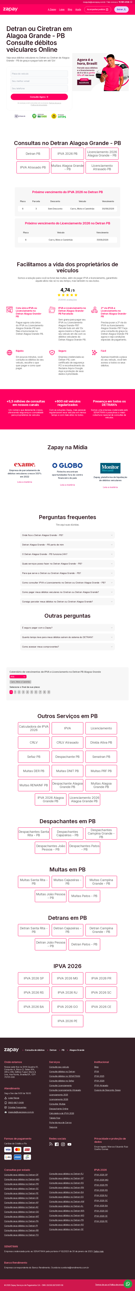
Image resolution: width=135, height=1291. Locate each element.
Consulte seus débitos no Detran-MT (21, 1216)
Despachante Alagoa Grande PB (67, 785)
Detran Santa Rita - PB (34, 930)
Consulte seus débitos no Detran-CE (21, 1198)
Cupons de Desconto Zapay (107, 1090)
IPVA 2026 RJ (67, 992)
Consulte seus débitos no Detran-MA (66, 1211)
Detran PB (33, 154)
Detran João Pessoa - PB (50, 944)
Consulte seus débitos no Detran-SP (66, 1178)
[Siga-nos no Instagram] (63, 1144)
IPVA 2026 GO (67, 1007)
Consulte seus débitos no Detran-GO (21, 1212)
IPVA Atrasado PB (33, 167)
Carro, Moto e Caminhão (20, 682)
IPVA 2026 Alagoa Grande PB (51, 799)
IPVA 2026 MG (67, 978)
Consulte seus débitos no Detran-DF (21, 1175)
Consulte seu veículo (59, 1067)
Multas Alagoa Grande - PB (67, 167)
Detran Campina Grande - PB (101, 930)
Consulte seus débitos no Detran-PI (21, 1226)
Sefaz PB (33, 757)
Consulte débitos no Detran (62, 1071)
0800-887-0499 (16, 1102)
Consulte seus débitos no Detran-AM (66, 1201)
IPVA (67, 728)
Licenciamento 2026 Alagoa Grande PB (84, 799)
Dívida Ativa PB (101, 742)
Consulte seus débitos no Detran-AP (21, 1202)
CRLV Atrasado (68, 742)
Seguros (53, 1127)
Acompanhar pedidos (96, 9)
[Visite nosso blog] (50, 1144)
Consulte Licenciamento (60, 1085)
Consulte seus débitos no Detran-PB (66, 1220)
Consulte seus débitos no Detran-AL (66, 1206)
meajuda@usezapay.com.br (21, 1112)
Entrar (120, 9)
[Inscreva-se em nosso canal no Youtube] (69, 1144)
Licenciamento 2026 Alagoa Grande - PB (102, 153)
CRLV (34, 742)
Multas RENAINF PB (34, 785)
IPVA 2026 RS (34, 992)
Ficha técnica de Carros (60, 1122)
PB (63, 1050)
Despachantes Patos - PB (84, 847)
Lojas (62, 9)
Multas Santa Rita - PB (34, 881)
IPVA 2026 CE (101, 1007)
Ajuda (78, 9)
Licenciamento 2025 (58, 1095)
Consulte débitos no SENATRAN (64, 1076)
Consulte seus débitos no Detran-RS (66, 1183)
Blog (70, 9)
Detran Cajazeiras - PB (67, 930)
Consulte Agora (37, 97)
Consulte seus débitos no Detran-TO (21, 1235)
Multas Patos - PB (84, 896)
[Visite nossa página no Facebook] (57, 1144)
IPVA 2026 (99, 1081)
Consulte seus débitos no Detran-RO (66, 1225)
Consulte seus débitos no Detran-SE (66, 1229)
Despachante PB (67, 757)
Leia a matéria (24, 482)
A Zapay (52, 9)
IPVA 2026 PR (101, 978)
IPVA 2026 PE (67, 1021)
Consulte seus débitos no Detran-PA (21, 1221)
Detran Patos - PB (84, 944)
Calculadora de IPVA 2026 (34, 728)
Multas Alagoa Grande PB (101, 785)
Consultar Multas (57, 1104)
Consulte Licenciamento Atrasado (65, 1090)
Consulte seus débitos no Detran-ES (66, 1197)
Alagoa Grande (76, 1050)
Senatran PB (101, 757)
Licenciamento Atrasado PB (102, 167)
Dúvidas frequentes (17, 1107)
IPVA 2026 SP (34, 978)
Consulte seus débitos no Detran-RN (66, 1187)
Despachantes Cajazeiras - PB (67, 833)
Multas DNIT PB (67, 771)
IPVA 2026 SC (101, 992)
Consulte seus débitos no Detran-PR (21, 1184)
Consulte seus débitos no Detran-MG (21, 1179)
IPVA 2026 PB (67, 154)
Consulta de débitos (35, 1050)
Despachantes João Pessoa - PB (50, 847)
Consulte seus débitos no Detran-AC (21, 1207)
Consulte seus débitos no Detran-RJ (66, 1173)
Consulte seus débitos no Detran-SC (21, 1188)
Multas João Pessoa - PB (50, 896)
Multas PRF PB (101, 771)
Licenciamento (101, 728)
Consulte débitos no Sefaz (61, 1081)
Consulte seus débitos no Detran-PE (21, 1193)
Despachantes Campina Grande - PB (101, 833)
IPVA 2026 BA (34, 1007)
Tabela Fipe (54, 1118)
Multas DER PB (33, 771)
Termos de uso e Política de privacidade (46, 104)
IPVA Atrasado (101, 1085)
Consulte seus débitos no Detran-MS (66, 1215)
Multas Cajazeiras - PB (67, 881)
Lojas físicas (13, 1098)
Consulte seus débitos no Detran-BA (66, 1192)
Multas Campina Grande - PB (101, 881)
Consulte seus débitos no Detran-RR (21, 1230)
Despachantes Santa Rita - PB (34, 833)
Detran (53, 1050)
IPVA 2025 (99, 1076)
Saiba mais (98, 1251)
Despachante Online (58, 1109)
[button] (67, 535)
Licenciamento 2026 (58, 1099)
